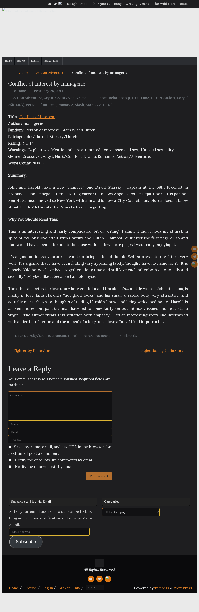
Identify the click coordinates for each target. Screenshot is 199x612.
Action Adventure (50, 72)
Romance (65, 104)
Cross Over (64, 97)
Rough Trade (77, 4)
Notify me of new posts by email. (44, 466)
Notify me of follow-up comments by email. (54, 459)
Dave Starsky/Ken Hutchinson (40, 335)
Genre (24, 72)
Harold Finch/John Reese (89, 335)
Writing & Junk (137, 4)
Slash (79, 104)
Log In (47, 588)
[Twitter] (55, 3)
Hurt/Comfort (163, 97)
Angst (48, 97)
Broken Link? (70, 588)
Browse (30, 588)
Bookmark (127, 335)
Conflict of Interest (37, 116)
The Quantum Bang (106, 4)
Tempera (161, 588)
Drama (81, 97)
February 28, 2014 (48, 90)
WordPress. (183, 588)
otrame (20, 90)
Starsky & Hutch (99, 104)
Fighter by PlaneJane (32, 350)
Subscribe (26, 541)
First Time (140, 97)
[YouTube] (49, 3)
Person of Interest (41, 104)
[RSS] (60, 3)
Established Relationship (109, 97)
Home (14, 588)
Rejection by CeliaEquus (163, 350)
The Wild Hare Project (170, 4)
